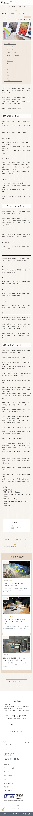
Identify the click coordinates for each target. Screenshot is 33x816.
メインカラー (10, 50)
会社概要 (6, 787)
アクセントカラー (11, 52)
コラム (8, 6)
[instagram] (11, 759)
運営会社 (16, 805)
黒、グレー (10, 61)
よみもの (6, 779)
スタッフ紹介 (8, 775)
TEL (5, 813)
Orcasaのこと (8, 764)
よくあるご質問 (8, 783)
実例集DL (16, 814)
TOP (3, 6)
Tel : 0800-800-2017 (16, 716)
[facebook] (18, 759)
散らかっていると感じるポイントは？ (16, 539)
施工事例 (6, 772)
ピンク (9, 75)
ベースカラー (10, 47)
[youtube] (15, 759)
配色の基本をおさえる (10, 44)
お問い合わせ (8, 791)
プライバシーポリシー (16, 808)
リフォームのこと (9, 768)
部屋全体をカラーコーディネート (13, 81)
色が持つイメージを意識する (11, 55)
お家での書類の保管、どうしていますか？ (16, 547)
